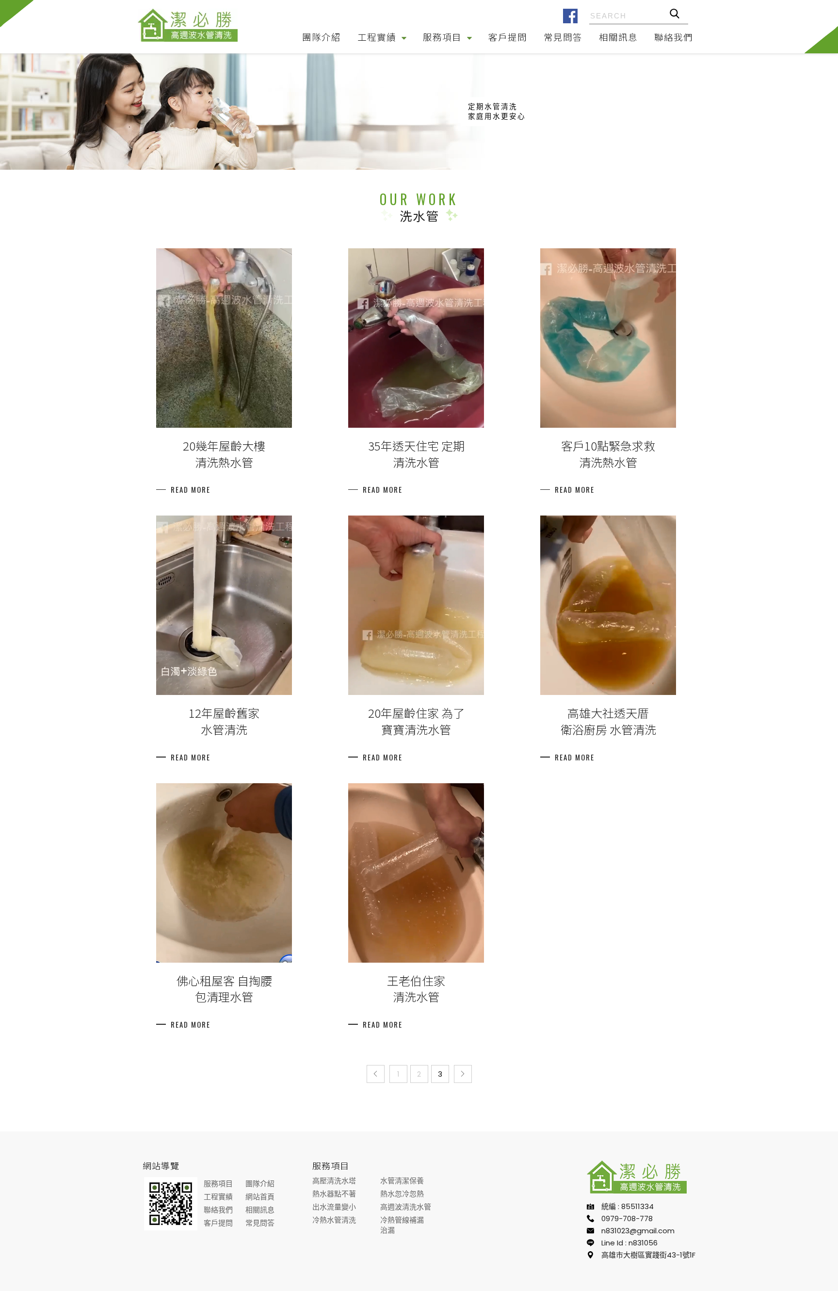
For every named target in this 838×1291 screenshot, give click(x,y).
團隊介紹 (321, 37)
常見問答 (563, 37)
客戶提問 (507, 37)
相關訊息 (618, 37)
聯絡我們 (673, 37)
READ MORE (190, 489)
